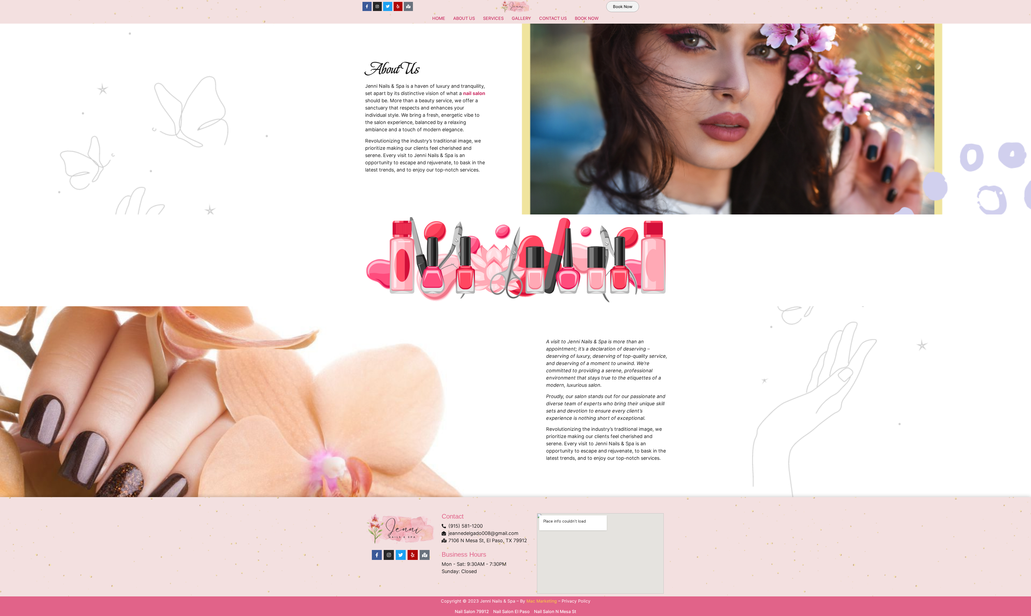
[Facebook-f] (367, 6)
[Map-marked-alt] (408, 6)
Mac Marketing (542, 601)
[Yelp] (398, 6)
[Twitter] (387, 6)
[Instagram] (377, 6)
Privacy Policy (576, 601)
